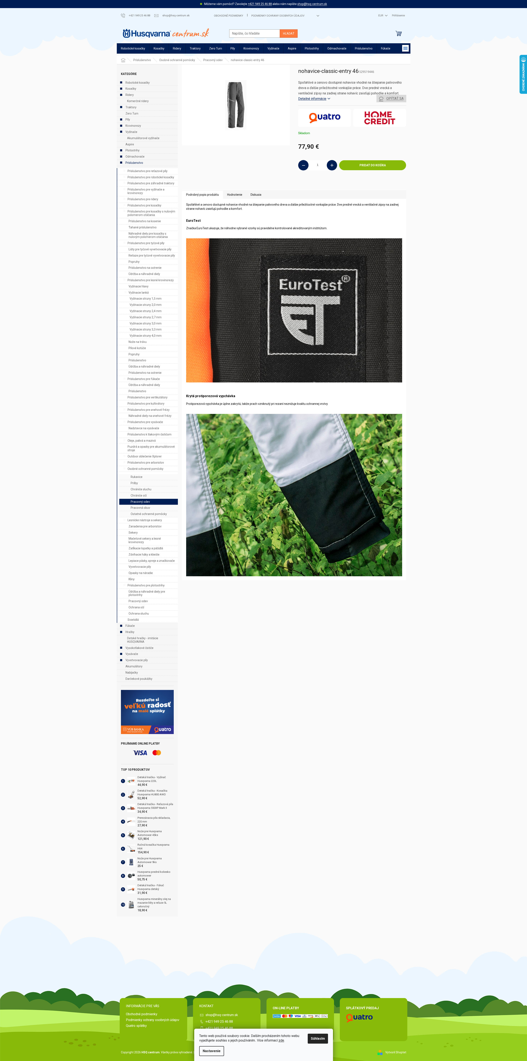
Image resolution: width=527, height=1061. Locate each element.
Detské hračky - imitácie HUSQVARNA (142, 640)
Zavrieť (326, 184)
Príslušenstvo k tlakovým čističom (149, 434)
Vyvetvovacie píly (140, 566)
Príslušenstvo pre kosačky (144, 205)
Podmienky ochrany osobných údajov (277, 15)
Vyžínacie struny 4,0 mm (146, 335)
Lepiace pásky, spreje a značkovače (152, 560)
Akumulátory (133, 666)
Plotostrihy (132, 150)
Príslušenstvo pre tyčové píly (146, 243)
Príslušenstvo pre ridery (143, 199)
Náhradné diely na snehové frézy (150, 415)
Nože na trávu (138, 342)
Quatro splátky (136, 1026)
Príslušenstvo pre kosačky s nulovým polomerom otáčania (151, 213)
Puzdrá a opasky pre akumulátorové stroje (151, 448)
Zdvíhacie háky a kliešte (144, 554)
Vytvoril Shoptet (395, 1052)
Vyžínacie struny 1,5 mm (146, 298)
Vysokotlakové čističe (139, 648)
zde (281, 1040)
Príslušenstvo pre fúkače (144, 379)
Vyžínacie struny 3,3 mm (146, 329)
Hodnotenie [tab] (234, 194)
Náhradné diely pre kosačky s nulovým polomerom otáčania (148, 235)
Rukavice (136, 477)
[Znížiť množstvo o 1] (303, 165)
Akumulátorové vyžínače (143, 138)
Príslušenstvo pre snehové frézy (149, 409)
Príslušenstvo (134, 162)
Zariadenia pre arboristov (145, 526)
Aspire (129, 144)
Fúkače (130, 625)
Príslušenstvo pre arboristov (146, 462)
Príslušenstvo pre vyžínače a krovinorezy (146, 191)
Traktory (130, 107)
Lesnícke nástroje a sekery (145, 520)
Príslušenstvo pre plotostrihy (146, 585)
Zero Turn (131, 113)
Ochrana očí (136, 607)
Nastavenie (212, 1051)
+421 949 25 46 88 (260, 4)
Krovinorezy (133, 125)
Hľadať (288, 33)
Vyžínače (131, 132)
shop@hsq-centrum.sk (312, 4)
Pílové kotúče (137, 348)
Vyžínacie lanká (139, 292)
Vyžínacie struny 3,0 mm (146, 323)
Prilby (134, 483)
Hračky (129, 632)
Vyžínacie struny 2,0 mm (146, 304)
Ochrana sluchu (139, 613)
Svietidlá (133, 619)
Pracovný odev (140, 501)
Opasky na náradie (141, 573)
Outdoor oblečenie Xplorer (145, 456)
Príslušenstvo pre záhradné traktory (151, 183)
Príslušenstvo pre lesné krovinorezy (151, 280)
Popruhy (134, 261)
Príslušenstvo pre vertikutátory (148, 397)
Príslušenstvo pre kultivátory (146, 403)
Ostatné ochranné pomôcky (149, 514)
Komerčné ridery (138, 101)
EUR (381, 15)
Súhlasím (318, 1039)
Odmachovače (135, 156)
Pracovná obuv (140, 507)
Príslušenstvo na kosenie (145, 221)
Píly (127, 119)
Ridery (129, 94)
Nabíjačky (131, 672)
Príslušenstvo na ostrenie (145, 267)
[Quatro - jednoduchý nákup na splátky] (147, 712)
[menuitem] (133, 48)
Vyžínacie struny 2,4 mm (146, 311)
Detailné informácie (312, 99)
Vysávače (131, 654)
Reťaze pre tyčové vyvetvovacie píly (152, 255)
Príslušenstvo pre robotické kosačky (151, 177)
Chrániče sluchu (141, 489)
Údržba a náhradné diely (144, 274)
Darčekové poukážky (138, 678)
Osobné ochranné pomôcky (145, 468)
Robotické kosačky (137, 82)
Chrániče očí (139, 495)
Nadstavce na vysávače (144, 428)
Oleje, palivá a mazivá (142, 440)
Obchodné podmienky (228, 15)
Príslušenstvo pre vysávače (145, 422)
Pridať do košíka (372, 165)
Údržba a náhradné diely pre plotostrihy (147, 593)
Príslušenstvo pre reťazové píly (148, 171)
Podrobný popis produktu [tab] (202, 194)
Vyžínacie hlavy (138, 286)
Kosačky (130, 88)
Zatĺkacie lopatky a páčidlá (146, 548)
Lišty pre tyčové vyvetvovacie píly (150, 249)
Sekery (133, 532)
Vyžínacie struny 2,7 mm (146, 317)
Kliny (132, 579)
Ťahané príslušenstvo (143, 227)
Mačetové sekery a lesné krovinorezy (145, 540)
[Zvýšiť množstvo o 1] (332, 165)
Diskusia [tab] (256, 194)
